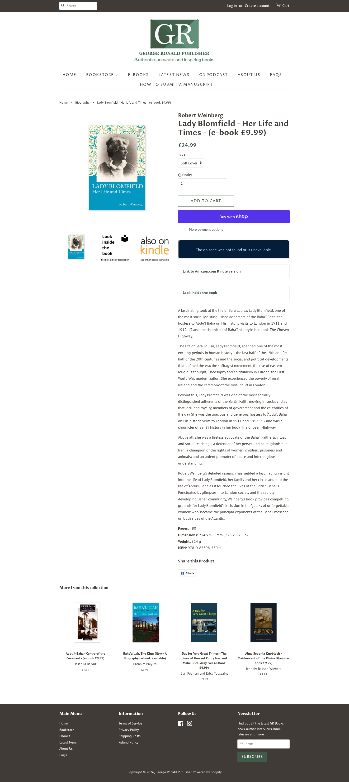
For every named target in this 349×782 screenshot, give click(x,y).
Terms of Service (130, 723)
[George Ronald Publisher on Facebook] (181, 724)
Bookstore (100, 74)
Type (181, 154)
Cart (286, 6)
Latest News (174, 74)
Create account (257, 6)
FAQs (276, 74)
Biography (82, 103)
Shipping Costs (130, 736)
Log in (232, 6)
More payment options (206, 229)
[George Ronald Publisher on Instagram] (189, 724)
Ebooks (64, 736)
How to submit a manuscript (176, 84)
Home (69, 74)
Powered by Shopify (207, 772)
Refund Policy (128, 742)
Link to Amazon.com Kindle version (212, 271)
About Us (249, 74)
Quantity (185, 174)
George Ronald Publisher (173, 772)
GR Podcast (213, 74)
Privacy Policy (129, 730)
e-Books (138, 74)
